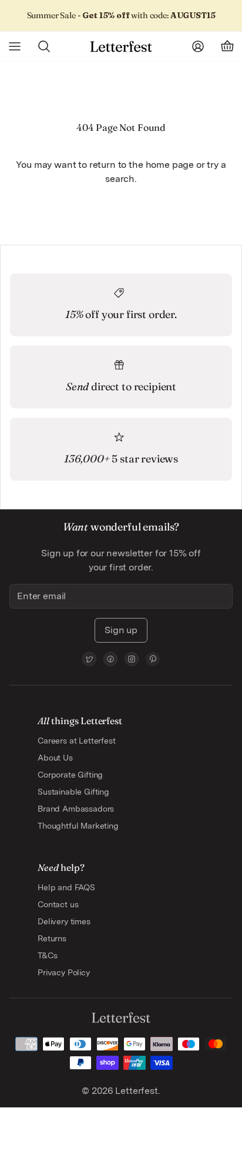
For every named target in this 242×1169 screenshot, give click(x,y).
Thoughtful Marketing (78, 825)
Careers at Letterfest (77, 740)
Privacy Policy (64, 972)
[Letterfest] (120, 46)
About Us (55, 757)
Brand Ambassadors (76, 808)
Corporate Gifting (70, 774)
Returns (52, 938)
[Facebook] (110, 659)
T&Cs (47, 955)
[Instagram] (132, 659)
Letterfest (135, 1090)
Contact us (58, 904)
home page (170, 164)
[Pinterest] (153, 659)
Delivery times (64, 921)
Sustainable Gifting (73, 791)
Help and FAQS (66, 887)
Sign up (121, 630)
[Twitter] (89, 659)
